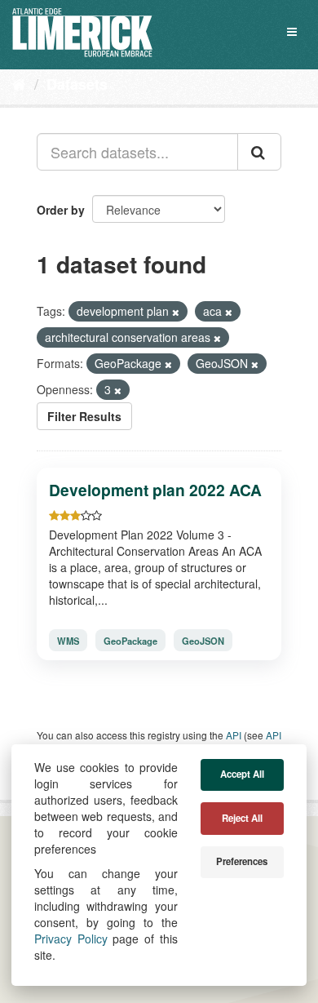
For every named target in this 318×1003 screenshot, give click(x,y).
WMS (68, 640)
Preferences (241, 861)
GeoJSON (203, 640)
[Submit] (259, 152)
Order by (61, 210)
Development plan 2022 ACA (155, 489)
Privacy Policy (71, 938)
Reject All (242, 818)
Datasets (77, 84)
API (233, 735)
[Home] (19, 83)
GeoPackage (130, 640)
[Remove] (175, 311)
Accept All (242, 774)
